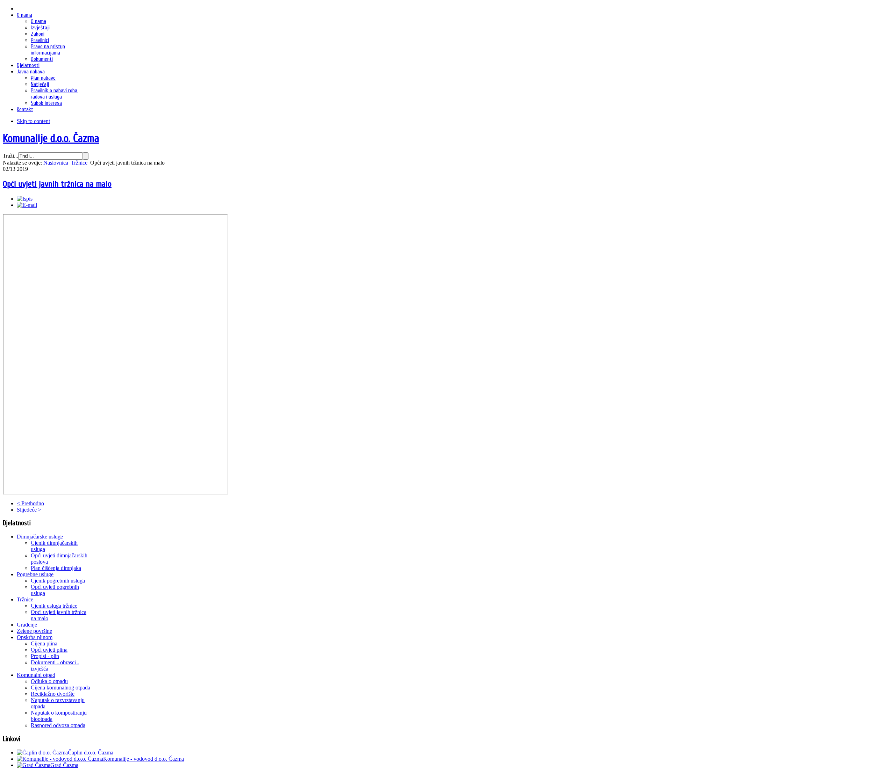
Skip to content (33, 121)
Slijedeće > (29, 510)
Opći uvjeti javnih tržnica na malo (57, 184)
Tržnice (79, 163)
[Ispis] (25, 199)
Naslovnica (55, 163)
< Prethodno (30, 503)
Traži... (10, 156)
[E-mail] (27, 205)
